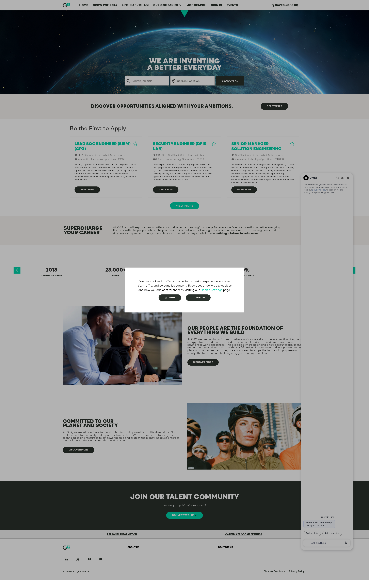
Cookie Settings (211, 290)
